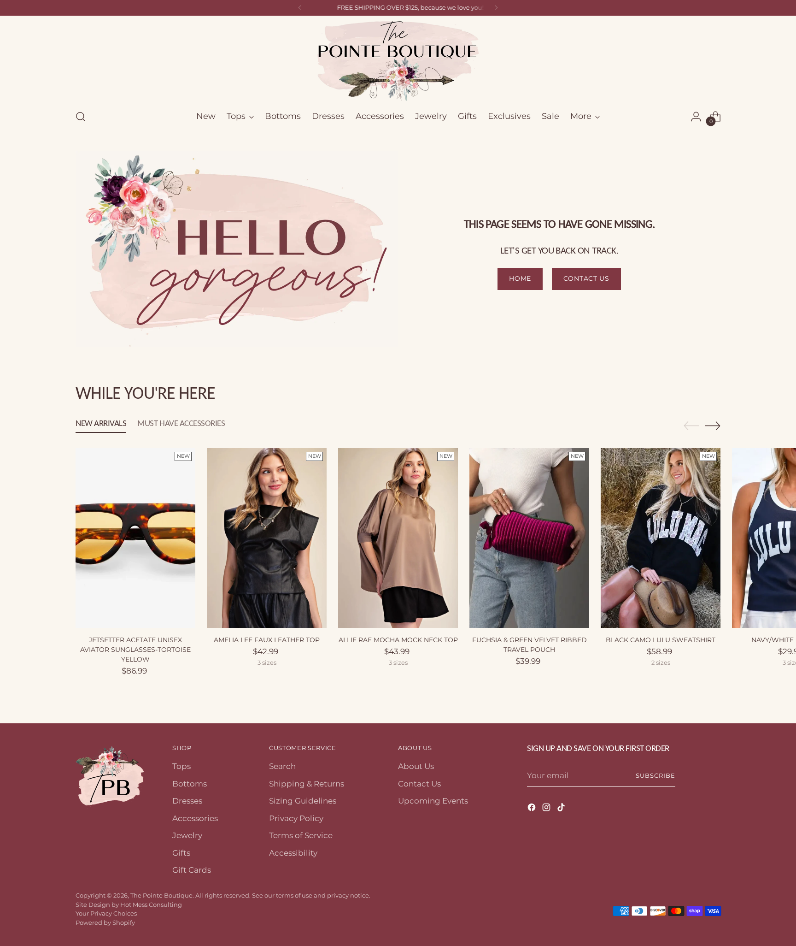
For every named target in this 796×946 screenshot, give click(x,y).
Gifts (181, 852)
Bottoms (189, 783)
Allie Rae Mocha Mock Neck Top (398, 640)
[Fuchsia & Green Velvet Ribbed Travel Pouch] (529, 538)
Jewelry (187, 835)
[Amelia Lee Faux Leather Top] (267, 538)
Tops (181, 766)
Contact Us (419, 783)
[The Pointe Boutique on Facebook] (532, 809)
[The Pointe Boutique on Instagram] (547, 809)
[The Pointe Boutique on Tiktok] (562, 809)
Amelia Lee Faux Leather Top (267, 640)
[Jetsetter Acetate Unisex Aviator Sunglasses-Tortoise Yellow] (135, 538)
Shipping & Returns (306, 783)
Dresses (187, 800)
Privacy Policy (296, 818)
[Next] (496, 8)
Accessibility (293, 852)
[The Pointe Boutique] (398, 61)
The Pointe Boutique (161, 895)
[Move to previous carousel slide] (691, 426)
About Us (416, 766)
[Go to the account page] (696, 116)
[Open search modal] (80, 116)
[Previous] (300, 8)
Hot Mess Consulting (151, 904)
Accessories (195, 818)
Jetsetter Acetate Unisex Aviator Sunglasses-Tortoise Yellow (135, 649)
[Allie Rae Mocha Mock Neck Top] (398, 538)
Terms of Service (301, 835)
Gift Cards (191, 870)
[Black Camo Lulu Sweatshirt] (660, 538)
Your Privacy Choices (106, 913)
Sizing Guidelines (302, 800)
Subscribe (655, 775)
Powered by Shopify (105, 922)
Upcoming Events (433, 800)
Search (282, 766)
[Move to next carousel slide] (712, 425)
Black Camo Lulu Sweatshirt (660, 640)
